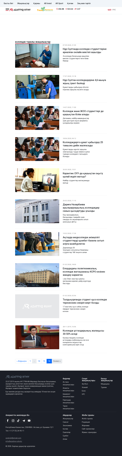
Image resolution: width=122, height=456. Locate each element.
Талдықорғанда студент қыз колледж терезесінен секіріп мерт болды (85, 301)
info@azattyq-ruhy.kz (14, 441)
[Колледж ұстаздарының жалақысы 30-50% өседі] (37, 338)
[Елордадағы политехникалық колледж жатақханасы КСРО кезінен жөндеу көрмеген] (37, 276)
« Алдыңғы (22, 361)
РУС (114, 10)
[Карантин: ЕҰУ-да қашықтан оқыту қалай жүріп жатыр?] (37, 180)
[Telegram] (24, 421)
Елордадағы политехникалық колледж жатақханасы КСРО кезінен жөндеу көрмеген (84, 271)
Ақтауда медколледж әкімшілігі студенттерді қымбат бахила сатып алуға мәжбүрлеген (83, 240)
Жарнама (85, 426)
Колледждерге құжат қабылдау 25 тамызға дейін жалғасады (83, 144)
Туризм (104, 387)
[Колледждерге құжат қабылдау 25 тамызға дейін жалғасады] (37, 149)
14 (39, 361)
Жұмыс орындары (89, 432)
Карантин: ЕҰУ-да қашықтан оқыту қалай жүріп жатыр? (83, 175)
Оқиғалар (66, 432)
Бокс (84, 391)
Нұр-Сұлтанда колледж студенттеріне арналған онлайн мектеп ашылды (85, 51)
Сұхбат (65, 436)
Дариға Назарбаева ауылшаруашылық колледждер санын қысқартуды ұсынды (81, 207)
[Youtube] (29, 421)
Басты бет (8, 3)
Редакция (86, 422)
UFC (83, 394)
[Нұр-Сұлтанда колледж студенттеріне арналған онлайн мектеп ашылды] (37, 56)
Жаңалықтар (23, 3)
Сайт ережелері (88, 429)
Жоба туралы (87, 419)
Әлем (65, 439)
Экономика (67, 426)
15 (44, 361)
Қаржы (36, 3)
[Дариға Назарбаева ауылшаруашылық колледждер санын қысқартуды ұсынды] (37, 212)
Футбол (85, 384)
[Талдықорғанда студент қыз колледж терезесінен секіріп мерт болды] (37, 307)
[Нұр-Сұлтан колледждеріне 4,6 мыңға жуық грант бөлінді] (37, 87)
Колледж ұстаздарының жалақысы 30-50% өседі (83, 332)
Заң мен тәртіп (84, 3)
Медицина (105, 384)
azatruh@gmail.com (13, 438)
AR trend (47, 3)
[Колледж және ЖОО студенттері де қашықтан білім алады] (37, 118)
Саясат (66, 422)
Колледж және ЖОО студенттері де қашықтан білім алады (83, 113)
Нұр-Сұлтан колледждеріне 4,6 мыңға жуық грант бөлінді (84, 82)
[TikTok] (18, 420)
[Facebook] (7, 420)
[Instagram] (13, 420)
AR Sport (59, 3)
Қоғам (70, 3)
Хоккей (85, 387)
